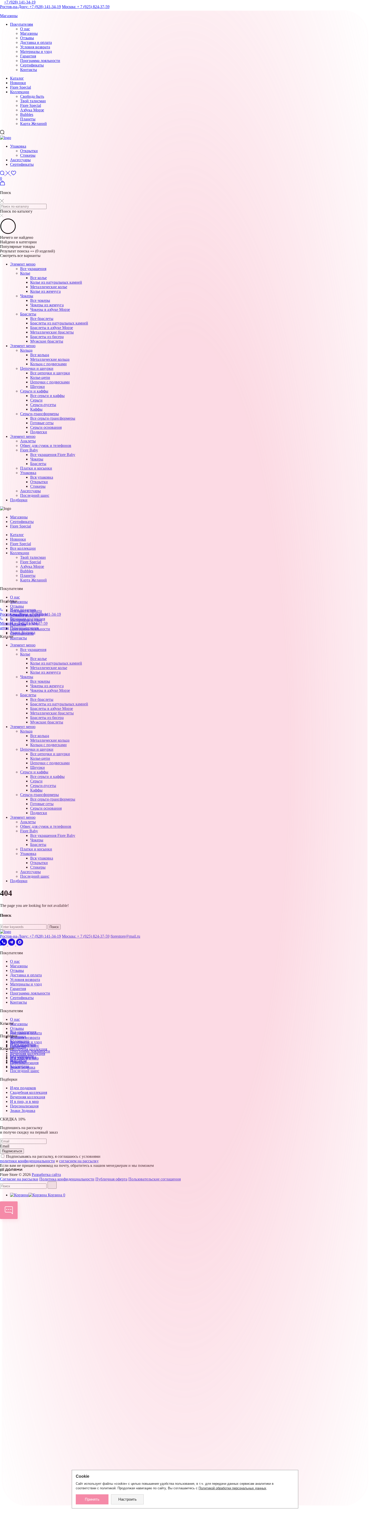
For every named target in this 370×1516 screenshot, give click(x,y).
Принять (92, 1499)
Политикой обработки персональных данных (232, 1488)
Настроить (127, 1499)
